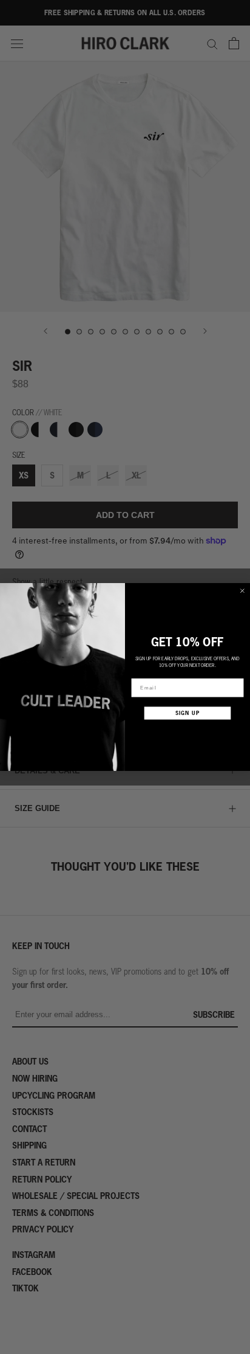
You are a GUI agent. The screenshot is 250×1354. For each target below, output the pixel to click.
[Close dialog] (242, 590)
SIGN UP (187, 713)
